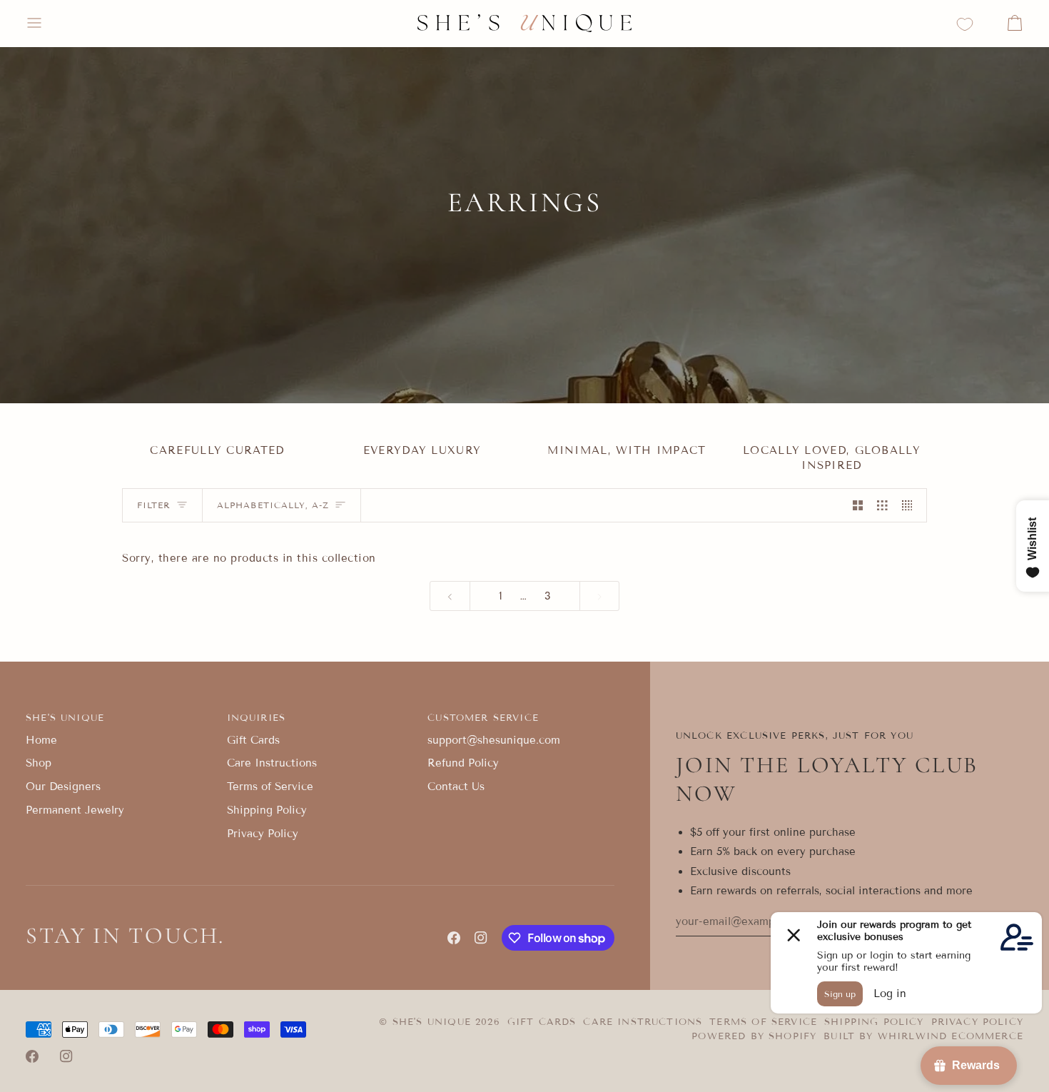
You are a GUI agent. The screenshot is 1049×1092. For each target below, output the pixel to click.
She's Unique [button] (65, 718)
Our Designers (63, 786)
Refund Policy (463, 763)
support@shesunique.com (493, 740)
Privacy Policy (262, 833)
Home (41, 740)
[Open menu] (47, 23)
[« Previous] (450, 596)
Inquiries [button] (256, 718)
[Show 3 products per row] (882, 505)
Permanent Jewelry (75, 810)
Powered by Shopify (753, 1036)
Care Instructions (272, 763)
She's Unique (433, 1022)
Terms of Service (270, 786)
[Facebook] (453, 937)
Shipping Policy (267, 810)
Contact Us (456, 786)
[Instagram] (481, 937)
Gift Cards (253, 740)
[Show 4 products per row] (911, 505)
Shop (38, 763)
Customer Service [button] (483, 718)
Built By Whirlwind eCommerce (923, 1036)
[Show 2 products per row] (858, 505)
